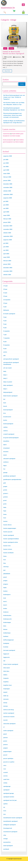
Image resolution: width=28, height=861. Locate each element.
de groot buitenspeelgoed (11, 437)
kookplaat (6, 643)
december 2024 (7, 225)
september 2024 (8, 236)
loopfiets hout (7, 685)
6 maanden (6, 331)
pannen (5, 737)
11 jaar (5, 292)
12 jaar (5, 296)
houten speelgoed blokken (11, 538)
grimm (5, 490)
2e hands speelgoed (9, 313)
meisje (5, 702)
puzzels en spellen (8, 762)
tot (4, 807)
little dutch (6, 667)
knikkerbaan (7, 633)
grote (4, 503)
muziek (5, 720)
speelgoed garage (8, 793)
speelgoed (6, 789)
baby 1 (5, 374)
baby (4, 371)
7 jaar (5, 334)
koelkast (5, 636)
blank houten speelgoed (10, 395)
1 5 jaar (5, 285)
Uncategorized (7, 828)
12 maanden (6, 299)
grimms (5, 497)
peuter (5, 741)
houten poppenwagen (9, 528)
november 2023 (7, 271)
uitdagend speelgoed (9, 824)
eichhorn (6, 462)
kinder (5, 608)
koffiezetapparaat (8, 640)
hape (4, 510)
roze (4, 769)
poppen (5, 748)
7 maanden (6, 338)
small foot (6, 779)
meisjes (5, 706)
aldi (4, 355)
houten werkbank (8, 552)
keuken (5, 591)
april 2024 (6, 253)
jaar (4, 570)
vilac (4, 835)
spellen (5, 803)
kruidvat (5, 646)
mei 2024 (6, 250)
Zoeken (6, 80)
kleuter (5, 629)
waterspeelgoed (8, 845)
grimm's (5, 493)
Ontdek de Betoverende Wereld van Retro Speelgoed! (13, 52)
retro (5, 48)
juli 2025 (5, 201)
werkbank (6, 849)
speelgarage (7, 786)
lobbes (5, 674)
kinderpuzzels (7, 619)
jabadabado (6, 573)
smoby (5, 782)
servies (5, 775)
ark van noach (7, 368)
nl (3, 727)
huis (4, 559)
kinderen (6, 612)
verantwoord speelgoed (10, 831)
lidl (4, 660)
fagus (5, 465)
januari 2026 (7, 180)
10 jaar (5, 289)
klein (4, 626)
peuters (5, 744)
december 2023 (7, 267)
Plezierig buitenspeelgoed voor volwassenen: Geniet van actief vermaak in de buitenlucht (12, 115)
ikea (4, 563)
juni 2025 (6, 204)
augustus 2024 (7, 239)
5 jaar (5, 324)
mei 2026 (6, 166)
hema (4, 514)
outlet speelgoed (8, 730)
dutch (5, 455)
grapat (5, 486)
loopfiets (6, 681)
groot (5, 500)
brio (4, 413)
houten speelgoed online (10, 542)
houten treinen (7, 549)
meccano (6, 699)
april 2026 (6, 170)
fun (4, 469)
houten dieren (7, 524)
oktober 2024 (7, 232)
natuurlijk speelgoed (9, 723)
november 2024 (7, 229)
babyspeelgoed (7, 392)
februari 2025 (7, 218)
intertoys (6, 566)
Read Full (8, 71)
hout (4, 517)
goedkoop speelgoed (9, 476)
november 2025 (7, 187)
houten (5, 521)
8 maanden (6, 345)
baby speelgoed (8, 385)
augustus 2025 (7, 198)
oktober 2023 (7, 274)
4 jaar (5, 320)
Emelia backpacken (8, 139)
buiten (5, 420)
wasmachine (7, 842)
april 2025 (6, 211)
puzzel (5, 755)
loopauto (6, 678)
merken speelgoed (8, 713)
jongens (5, 584)
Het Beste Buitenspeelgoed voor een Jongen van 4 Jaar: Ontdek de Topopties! (14, 97)
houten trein (7, 545)
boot (4, 402)
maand (5, 692)
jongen (5, 580)
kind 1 (5, 601)
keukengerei (7, 594)
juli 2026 (5, 159)
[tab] (23, 4)
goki (4, 483)
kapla (4, 587)
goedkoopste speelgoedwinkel (12, 479)
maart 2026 (6, 173)
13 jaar (5, 303)
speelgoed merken (8, 796)
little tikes (6, 671)
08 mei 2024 (9, 57)
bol (4, 399)
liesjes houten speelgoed (10, 664)
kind (4, 598)
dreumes (5, 451)
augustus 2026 (7, 156)
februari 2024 (7, 260)
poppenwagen (7, 751)
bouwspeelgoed (8, 409)
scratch (5, 772)
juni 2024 (6, 246)
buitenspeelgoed (8, 423)
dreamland (6, 448)
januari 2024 (7, 264)
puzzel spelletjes (8, 758)
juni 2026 (6, 163)
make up (5, 695)
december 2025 (7, 184)
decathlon (6, 441)
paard (5, 734)
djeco (5, 444)
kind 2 (5, 605)
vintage (11, 48)
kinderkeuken (7, 615)
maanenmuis (18, 57)
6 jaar (5, 327)
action (5, 352)
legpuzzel (6, 653)
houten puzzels (7, 531)
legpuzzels (6, 657)
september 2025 (8, 194)
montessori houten (8, 716)
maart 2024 (6, 257)
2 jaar (5, 306)
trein (4, 810)
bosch (5, 406)
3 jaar (5, 317)
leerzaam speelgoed (9, 650)
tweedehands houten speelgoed (12, 817)
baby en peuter (7, 381)
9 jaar (5, 348)
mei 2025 (6, 208)
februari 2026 (7, 177)
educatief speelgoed (9, 458)
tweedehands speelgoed (10, 821)
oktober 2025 (7, 191)
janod (5, 577)
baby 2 (5, 378)
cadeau (5, 427)
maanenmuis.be (8, 7)
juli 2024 (5, 243)
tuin (4, 814)
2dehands (6, 310)
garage (5, 472)
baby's (5, 388)
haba (4, 507)
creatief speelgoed (8, 434)
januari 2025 (7, 222)
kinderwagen (7, 622)
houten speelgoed (8, 535)
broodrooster (7, 416)
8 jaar (5, 341)
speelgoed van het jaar (10, 800)
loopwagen (6, 688)
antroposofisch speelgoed (11, 359)
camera (5, 430)
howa (4, 556)
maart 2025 (6, 215)
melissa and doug (8, 709)
